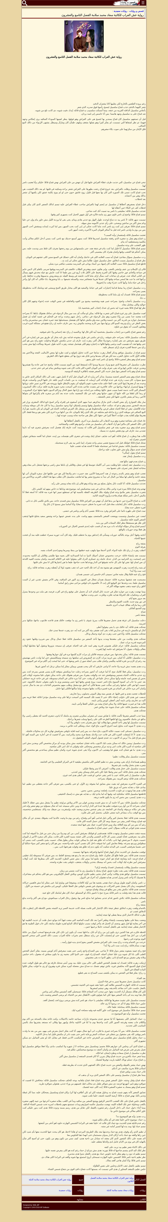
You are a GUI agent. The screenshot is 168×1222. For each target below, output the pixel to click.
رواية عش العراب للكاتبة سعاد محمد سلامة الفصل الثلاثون (112, 1179)
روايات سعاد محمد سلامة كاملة (120, 1190)
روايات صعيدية (65, 1190)
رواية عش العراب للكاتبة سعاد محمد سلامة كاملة (50, 1179)
